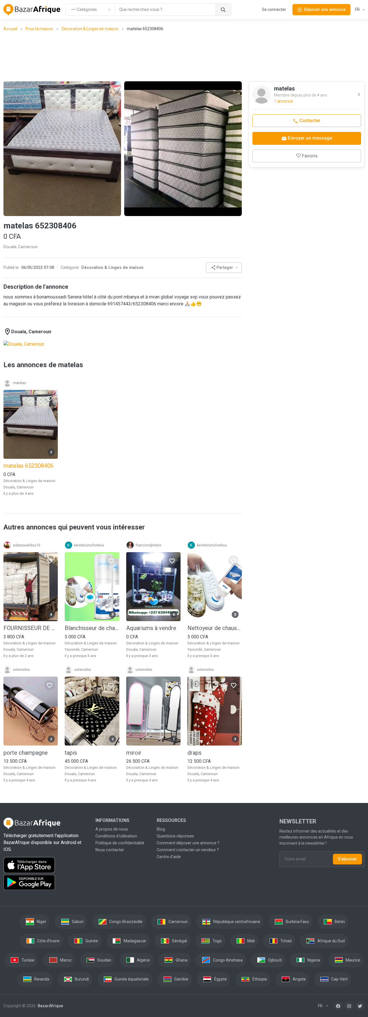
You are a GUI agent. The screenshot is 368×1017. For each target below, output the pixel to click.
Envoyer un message (309, 138)
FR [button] (358, 9)
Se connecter (274, 9)
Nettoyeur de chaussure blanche (214, 628)
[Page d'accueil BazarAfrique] (32, 10)
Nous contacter (109, 850)
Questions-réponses (175, 836)
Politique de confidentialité (119, 843)
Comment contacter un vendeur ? (188, 850)
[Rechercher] (223, 10)
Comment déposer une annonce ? (188, 843)
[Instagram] (349, 1005)
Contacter (309, 120)
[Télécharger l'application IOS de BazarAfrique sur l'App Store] (46, 865)
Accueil (10, 28)
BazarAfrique (50, 1005)
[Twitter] (360, 1005)
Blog (161, 829)
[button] (224, 267)
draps (194, 752)
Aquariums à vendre (151, 628)
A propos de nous (111, 829)
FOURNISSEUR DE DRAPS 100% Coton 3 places (30, 628)
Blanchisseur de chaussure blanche (92, 628)
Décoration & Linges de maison (90, 28)
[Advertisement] (184, 56)
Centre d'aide (169, 856)
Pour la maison (39, 28)
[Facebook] (338, 1005)
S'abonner (347, 859)
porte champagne (25, 752)
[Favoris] (49, 398)
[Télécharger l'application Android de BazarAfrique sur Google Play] (46, 882)
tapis (71, 752)
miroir (133, 752)
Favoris (310, 156)
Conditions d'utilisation (116, 836)
